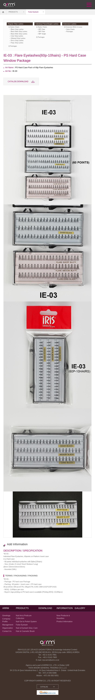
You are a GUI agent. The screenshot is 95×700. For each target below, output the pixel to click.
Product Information (65, 622)
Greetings (6, 616)
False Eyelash (33, 12)
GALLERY (80, 608)
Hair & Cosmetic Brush (25, 631)
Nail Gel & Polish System (26, 622)
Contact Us (6, 631)
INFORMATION (65, 608)
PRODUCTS (13, 12)
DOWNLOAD (45, 608)
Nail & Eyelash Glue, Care (27, 628)
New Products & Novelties (63, 617)
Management (7, 625)
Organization (7, 628)
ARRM (5, 608)
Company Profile (6, 620)
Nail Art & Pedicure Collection (24, 617)
